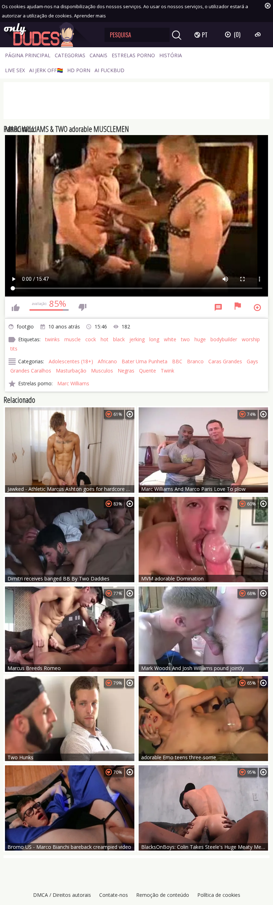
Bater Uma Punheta (144, 361)
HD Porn (78, 70)
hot (104, 339)
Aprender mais (90, 15)
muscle (72, 339)
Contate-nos (113, 894)
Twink (167, 370)
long (154, 339)
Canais (98, 55)
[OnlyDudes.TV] (49, 34)
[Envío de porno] (258, 34)
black (119, 339)
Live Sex (15, 70)
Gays (252, 361)
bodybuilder (223, 339)
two (185, 339)
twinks (52, 339)
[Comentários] (218, 307)
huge (200, 339)
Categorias (70, 55)
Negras (126, 370)
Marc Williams (73, 383)
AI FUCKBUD (109, 70)
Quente (147, 370)
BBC (177, 361)
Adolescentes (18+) (71, 361)
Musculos (102, 370)
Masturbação (71, 370)
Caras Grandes (225, 361)
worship (251, 339)
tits (13, 348)
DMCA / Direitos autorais (62, 894)
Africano (107, 361)
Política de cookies (218, 894)
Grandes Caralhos (30, 370)
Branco (195, 361)
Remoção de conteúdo (162, 894)
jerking (137, 339)
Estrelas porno (133, 55)
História (170, 55)
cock (90, 339)
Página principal (27, 55)
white (170, 339)
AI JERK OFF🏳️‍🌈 (46, 70)
